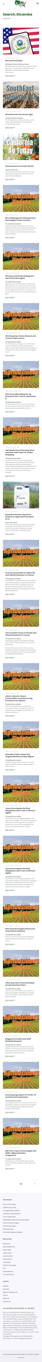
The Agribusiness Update (11, 1211)
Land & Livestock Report (11, 1223)
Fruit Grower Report (9, 1226)
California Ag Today (9, 1207)
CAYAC (5, 1295)
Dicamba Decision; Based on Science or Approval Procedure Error (19, 516)
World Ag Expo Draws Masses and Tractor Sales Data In (20, 337)
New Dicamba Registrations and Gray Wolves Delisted (20, 930)
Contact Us (7, 1301)
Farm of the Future (9, 1204)
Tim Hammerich (8, 1275)
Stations (5, 1286)
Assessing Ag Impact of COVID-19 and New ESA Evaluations (20, 1096)
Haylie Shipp (7, 1250)
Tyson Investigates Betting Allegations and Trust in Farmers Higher (20, 810)
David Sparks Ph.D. (9, 1247)
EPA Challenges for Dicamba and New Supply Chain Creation (20, 219)
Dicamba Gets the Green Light (19, 114)
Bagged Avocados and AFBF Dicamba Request (18, 1040)
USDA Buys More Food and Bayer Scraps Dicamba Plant (20, 984)
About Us (6, 1298)
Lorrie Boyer (7, 1262)
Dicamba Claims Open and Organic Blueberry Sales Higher (19, 755)
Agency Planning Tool (10, 1292)
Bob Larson (6, 1244)
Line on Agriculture (9, 1217)
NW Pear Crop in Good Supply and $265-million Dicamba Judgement (20, 1153)
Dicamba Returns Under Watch (19, 166)
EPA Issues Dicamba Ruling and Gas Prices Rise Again (19, 277)
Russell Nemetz (8, 1271)
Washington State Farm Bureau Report (16, 1220)
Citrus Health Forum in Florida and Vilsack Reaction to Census (20, 634)
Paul (4, 1268)
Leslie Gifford (7, 1259)
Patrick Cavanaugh (9, 1265)
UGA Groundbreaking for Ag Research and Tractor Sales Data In (20, 396)
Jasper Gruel (7, 1253)
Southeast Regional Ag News (12, 1232)
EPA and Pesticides (14, 60)
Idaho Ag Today (8, 1229)
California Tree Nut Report (12, 1214)
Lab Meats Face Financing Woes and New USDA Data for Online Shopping (19, 452)
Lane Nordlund (8, 1256)
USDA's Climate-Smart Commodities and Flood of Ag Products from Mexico (18, 698)
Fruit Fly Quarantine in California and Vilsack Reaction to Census (20, 574)
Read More (9, 76)
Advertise (6, 1289)
